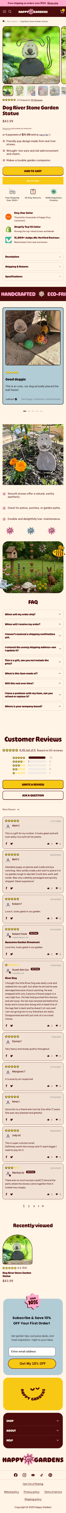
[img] (12, 820)
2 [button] (29, 1206)
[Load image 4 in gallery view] (55, 91)
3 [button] (34, 1206)
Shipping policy (33, 1499)
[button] (4, 12)
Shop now (52, 3)
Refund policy (11, 1491)
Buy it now (33, 180)
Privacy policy (31, 1491)
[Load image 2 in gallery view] (19, 91)
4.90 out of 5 (27, 750)
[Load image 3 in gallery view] (31, 91)
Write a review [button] (33, 784)
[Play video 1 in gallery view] (43, 91)
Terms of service (53, 1491)
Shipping (7, 129)
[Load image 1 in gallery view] (8, 91)
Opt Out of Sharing (33, 1483)
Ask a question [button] (33, 795)
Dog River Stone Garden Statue (17, 1274)
